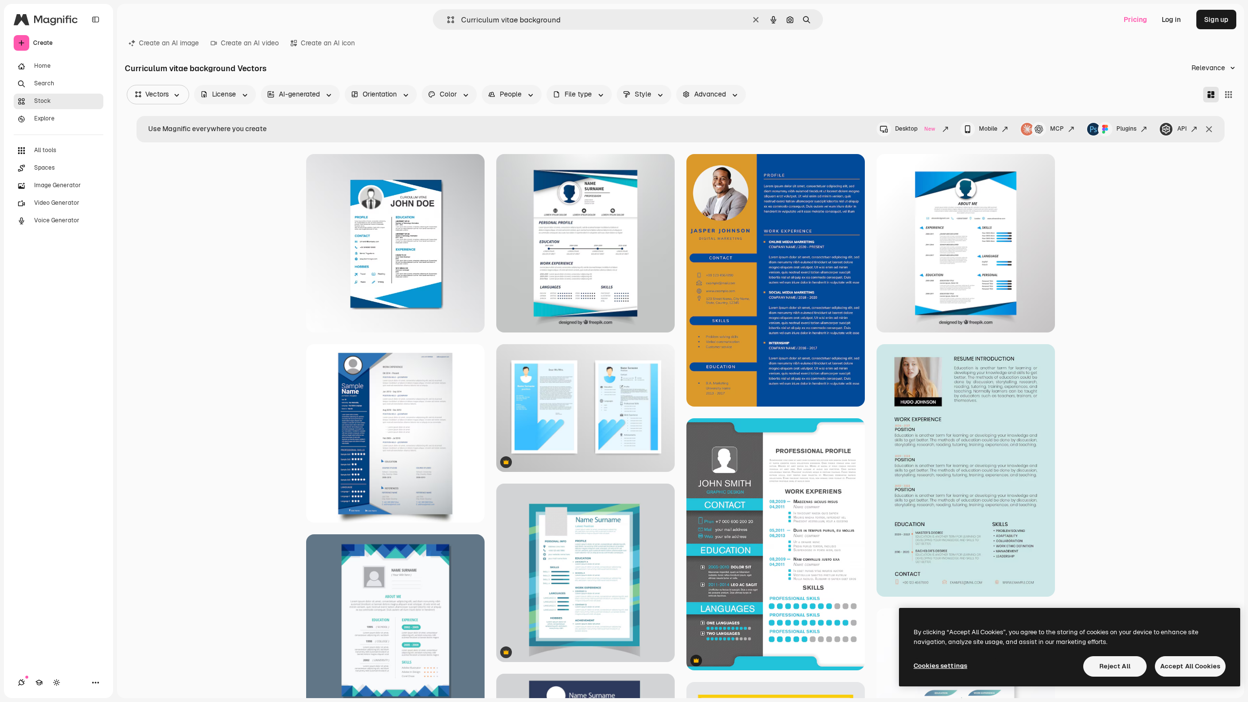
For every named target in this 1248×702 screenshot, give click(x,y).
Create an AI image (169, 43)
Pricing (1135, 19)
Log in (1171, 19)
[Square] (1228, 94)
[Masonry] (1211, 94)
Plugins (1126, 129)
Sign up (1216, 19)
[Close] (1209, 129)
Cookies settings (940, 666)
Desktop (915, 129)
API (1182, 129)
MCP (1057, 129)
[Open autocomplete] (446, 19)
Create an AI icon (328, 43)
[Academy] (39, 682)
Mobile (988, 129)
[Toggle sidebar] (95, 19)
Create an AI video (250, 43)
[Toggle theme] (56, 682)
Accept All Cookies (1190, 666)
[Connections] (21, 682)
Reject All (1115, 666)
